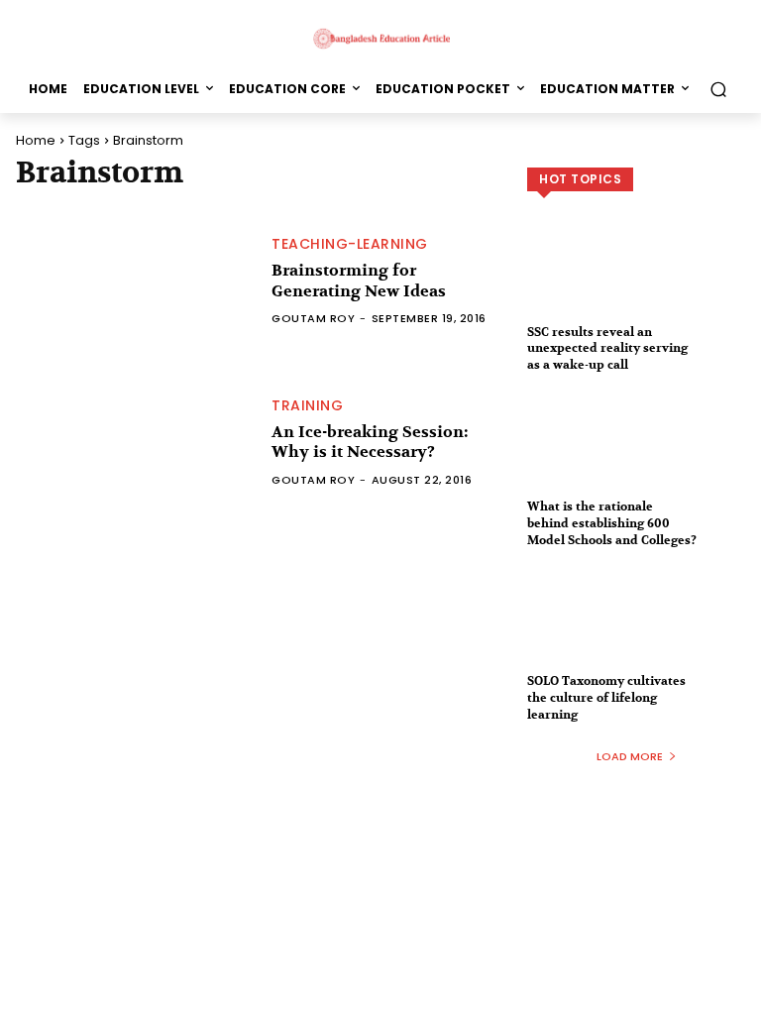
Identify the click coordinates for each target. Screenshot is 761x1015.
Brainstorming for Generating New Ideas (359, 281)
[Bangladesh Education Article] (380, 38)
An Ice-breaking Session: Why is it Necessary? (370, 442)
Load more (630, 756)
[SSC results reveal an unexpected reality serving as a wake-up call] (636, 284)
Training (307, 405)
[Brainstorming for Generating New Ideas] (134, 281)
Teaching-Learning (350, 244)
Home (35, 140)
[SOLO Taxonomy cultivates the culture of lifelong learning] (636, 633)
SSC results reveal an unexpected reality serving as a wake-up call (607, 349)
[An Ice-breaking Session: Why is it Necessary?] (134, 442)
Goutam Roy (313, 318)
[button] (718, 88)
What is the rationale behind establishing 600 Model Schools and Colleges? (612, 523)
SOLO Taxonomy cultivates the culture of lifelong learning (606, 698)
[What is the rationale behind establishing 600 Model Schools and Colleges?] (636, 459)
